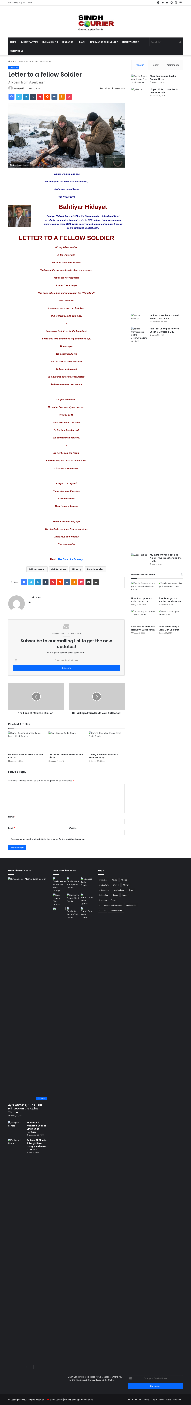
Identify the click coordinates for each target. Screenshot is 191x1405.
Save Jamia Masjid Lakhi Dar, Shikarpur (169, 628)
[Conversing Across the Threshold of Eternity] (73, 913)
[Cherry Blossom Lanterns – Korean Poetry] (107, 741)
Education (68, 42)
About (154, 1399)
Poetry (77, 569)
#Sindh (126, 885)
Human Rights (50, 42)
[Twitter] (19, 97)
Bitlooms (89, 1399)
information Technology (104, 42)
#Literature (59, 569)
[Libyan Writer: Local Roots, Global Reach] (139, 200)
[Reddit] (47, 97)
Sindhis (102, 910)
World (168, 1399)
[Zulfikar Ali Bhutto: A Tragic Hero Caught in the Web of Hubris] (16, 1251)
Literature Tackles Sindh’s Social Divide (66, 756)
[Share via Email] (88, 582)
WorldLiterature (116, 910)
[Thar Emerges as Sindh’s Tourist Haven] (139, 80)
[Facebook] (11, 97)
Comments (173, 64)
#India (114, 880)
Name (11, 817)
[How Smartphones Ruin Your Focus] (143, 588)
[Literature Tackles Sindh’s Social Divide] (66, 741)
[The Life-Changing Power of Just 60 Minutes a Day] (139, 439)
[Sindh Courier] (95, 21)
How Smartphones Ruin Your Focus (141, 600)
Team (161, 1399)
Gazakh (89, 216)
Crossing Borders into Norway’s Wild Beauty (143, 628)
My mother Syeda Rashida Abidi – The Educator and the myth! (166, 558)
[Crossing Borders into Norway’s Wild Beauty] (143, 616)
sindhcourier (95, 569)
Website (73, 828)
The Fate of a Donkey (70, 559)
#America (103, 880)
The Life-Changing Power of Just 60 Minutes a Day (165, 330)
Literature (22, 61)
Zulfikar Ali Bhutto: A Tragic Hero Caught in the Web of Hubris (37, 1145)
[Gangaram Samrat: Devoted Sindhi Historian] (73, 898)
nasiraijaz (18, 88)
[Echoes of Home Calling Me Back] (59, 910)
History (115, 895)
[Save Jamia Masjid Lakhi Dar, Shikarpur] (171, 616)
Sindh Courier (56, 1399)
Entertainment (130, 42)
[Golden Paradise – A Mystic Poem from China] (139, 319)
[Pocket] (69, 97)
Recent (155, 64)
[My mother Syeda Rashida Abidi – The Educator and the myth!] (139, 559)
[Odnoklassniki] (62, 97)
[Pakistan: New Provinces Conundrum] (59, 884)
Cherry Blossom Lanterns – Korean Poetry (103, 756)
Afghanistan (119, 890)
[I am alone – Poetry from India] (87, 913)
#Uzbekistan (104, 890)
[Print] (96, 582)
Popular (139, 64)
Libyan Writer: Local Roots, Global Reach (164, 91)
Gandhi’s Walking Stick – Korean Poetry (26, 756)
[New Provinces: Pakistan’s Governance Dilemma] (87, 882)
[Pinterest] (40, 97)
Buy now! (177, 1399)
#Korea (124, 880)
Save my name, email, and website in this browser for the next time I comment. (48, 839)
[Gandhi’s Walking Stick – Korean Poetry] (26, 741)
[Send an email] (23, 88)
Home (13, 42)
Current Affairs (29, 42)
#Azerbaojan (37, 569)
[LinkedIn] (26, 97)
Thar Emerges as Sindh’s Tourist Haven (163, 78)
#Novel (116, 885)
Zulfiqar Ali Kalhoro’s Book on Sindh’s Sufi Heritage (37, 1127)
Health (82, 42)
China (130, 890)
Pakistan (103, 900)
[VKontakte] (54, 97)
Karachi (125, 895)
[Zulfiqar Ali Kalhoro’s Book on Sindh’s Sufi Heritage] (16, 1126)
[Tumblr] (33, 97)
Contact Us (16, 51)
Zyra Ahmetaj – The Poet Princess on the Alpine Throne (25, 1108)
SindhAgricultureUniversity (110, 905)
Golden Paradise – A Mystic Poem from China (165, 317)
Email (11, 828)
